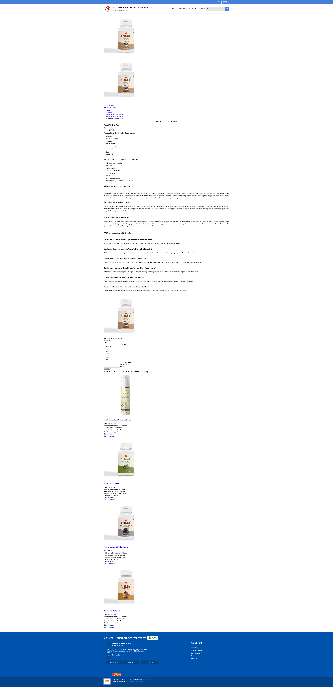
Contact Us (202, 8)
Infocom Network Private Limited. (134, 681)
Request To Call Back (110, 107)
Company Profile (182, 8)
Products (109, 112)
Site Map (194, 658)
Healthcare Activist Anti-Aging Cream (117, 420)
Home (108, 110)
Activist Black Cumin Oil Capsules (116, 547)
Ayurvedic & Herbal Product (114, 114)
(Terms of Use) (146, 679)
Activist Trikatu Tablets (112, 611)
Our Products (192, 8)
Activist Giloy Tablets (111, 483)
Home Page (172, 8)
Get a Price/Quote (109, 128)
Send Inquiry (110, 105)
